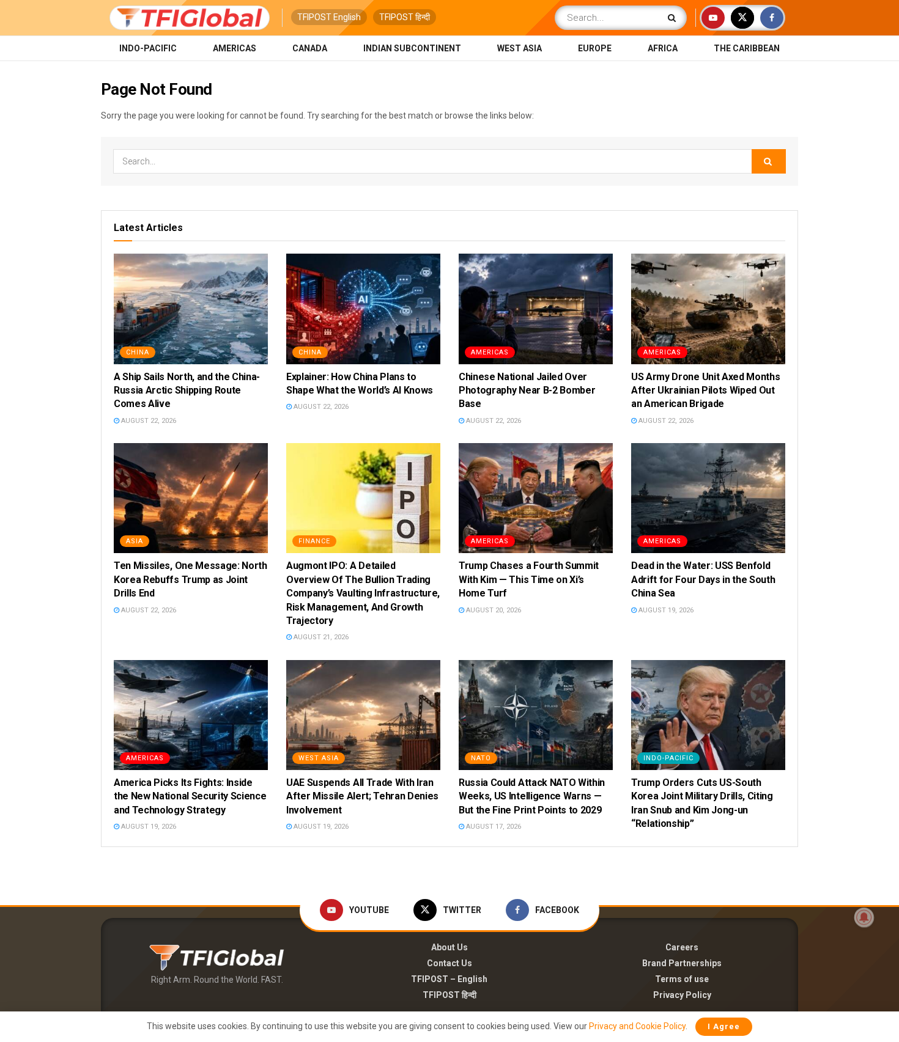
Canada (309, 48)
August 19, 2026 (665, 610)
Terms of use (682, 979)
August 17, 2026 (492, 827)
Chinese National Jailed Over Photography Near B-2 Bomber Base (527, 390)
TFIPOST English (329, 17)
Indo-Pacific (148, 48)
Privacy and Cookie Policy (637, 1026)
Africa (663, 48)
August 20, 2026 (492, 610)
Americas (234, 48)
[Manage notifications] (864, 917)
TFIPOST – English (449, 979)
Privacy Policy (682, 995)
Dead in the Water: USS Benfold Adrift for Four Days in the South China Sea (703, 579)
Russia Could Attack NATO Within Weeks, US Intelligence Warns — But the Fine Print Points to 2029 (532, 796)
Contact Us (449, 963)
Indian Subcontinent (412, 48)
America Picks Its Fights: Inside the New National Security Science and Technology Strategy (190, 796)
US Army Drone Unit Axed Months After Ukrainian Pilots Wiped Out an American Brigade (705, 390)
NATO (481, 758)
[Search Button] (674, 18)
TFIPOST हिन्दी (404, 17)
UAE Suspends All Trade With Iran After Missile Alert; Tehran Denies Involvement (362, 796)
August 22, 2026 (147, 421)
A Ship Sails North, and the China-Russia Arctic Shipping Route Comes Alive (187, 390)
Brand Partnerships (682, 963)
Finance (314, 541)
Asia (134, 541)
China (137, 352)
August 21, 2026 (320, 637)
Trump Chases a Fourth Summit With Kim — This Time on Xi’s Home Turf (529, 579)
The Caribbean (747, 48)
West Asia (519, 48)
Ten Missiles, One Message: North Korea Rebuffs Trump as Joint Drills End (190, 579)
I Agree (724, 1026)
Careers (681, 947)
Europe (595, 48)
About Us (449, 947)
